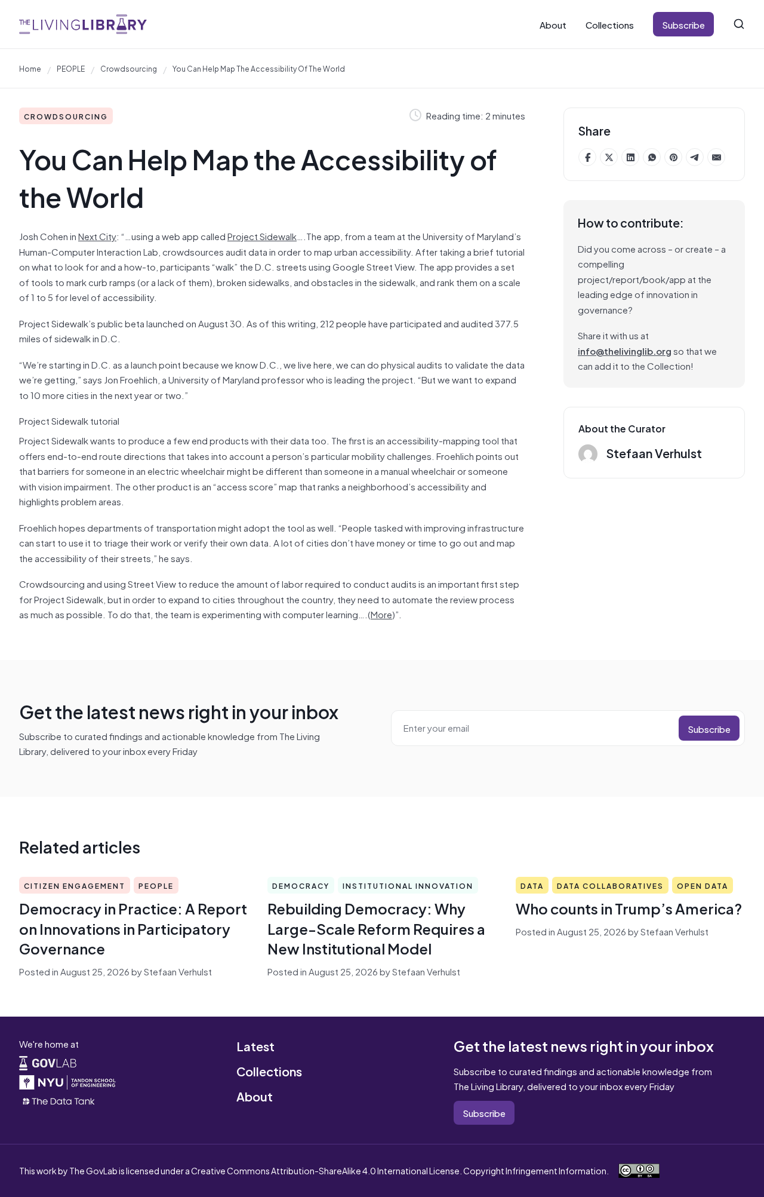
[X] (609, 157)
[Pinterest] (673, 157)
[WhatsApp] (652, 157)
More (381, 613)
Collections (610, 24)
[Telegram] (695, 157)
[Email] (716, 157)
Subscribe (683, 24)
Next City (97, 235)
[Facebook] (587, 157)
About (553, 24)
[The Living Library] (83, 24)
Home (30, 68)
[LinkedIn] (630, 157)
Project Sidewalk (262, 235)
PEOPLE (71, 68)
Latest (255, 1045)
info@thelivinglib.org (624, 350)
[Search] (739, 24)
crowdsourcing (128, 68)
